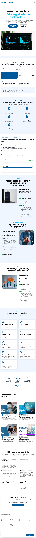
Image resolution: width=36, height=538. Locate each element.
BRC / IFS (11, 526)
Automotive (11, 523)
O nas (28, 519)
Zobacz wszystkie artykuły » (5, 397)
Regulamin (8, 514)
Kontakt (29, 520)
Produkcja (11, 519)
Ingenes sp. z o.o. (4, 513)
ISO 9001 (11, 524)
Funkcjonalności (3, 519)
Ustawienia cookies (3, 515)
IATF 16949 (11, 525)
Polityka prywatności (4, 514)
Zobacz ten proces (29, 90)
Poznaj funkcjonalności (23, 26)
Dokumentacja (21, 520)
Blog (19, 519)
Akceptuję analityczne (30, 535)
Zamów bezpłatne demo (13, 26)
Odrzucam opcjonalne (22, 535)
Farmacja (11, 520)
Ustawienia (15, 535)
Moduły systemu (3, 520)
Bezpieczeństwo (3, 523)
